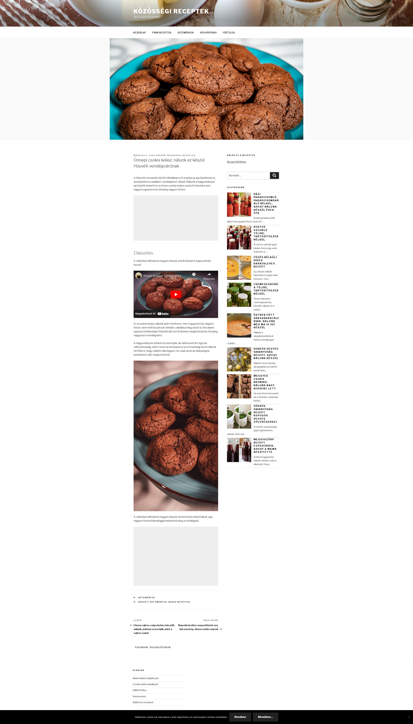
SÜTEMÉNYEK (186, 32)
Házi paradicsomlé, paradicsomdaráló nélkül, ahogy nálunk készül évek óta (266, 203)
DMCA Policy (139, 690)
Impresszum (139, 696)
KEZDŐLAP (139, 32)
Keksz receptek (179, 602)
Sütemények (146, 597)
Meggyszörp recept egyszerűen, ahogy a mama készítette (265, 445)
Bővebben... (265, 717)
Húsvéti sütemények (152, 602)
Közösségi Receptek (171, 11)
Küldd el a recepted (143, 702)
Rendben (240, 717)
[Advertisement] (176, 218)
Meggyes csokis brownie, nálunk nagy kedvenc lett (265, 382)
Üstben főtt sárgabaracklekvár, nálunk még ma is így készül (266, 321)
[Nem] (409, 717)
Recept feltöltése (236, 161)
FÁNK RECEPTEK (161, 32)
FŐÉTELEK (229, 32)
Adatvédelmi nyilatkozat (146, 678)
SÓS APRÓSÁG (208, 32)
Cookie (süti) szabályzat (145, 684)
